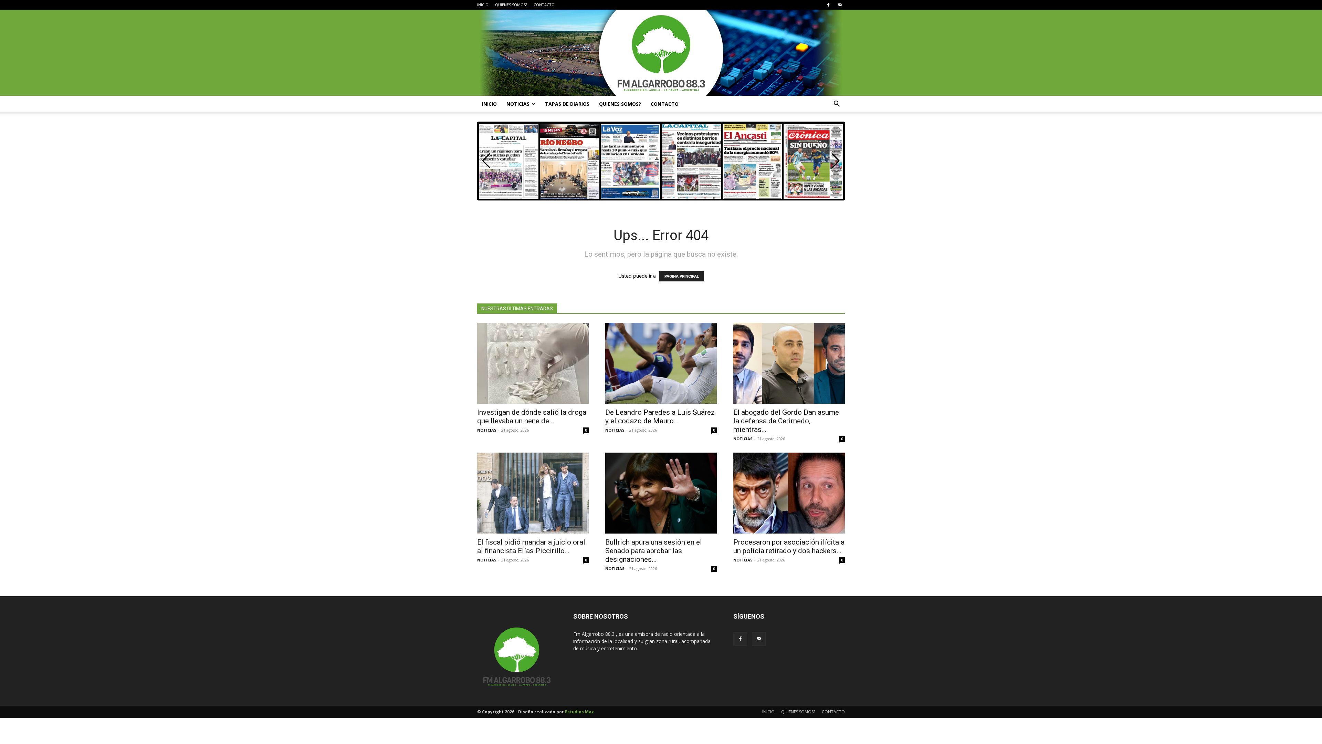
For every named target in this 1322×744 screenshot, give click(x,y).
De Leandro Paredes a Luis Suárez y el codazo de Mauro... (660, 416)
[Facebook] (828, 5)
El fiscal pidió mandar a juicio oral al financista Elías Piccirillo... (531, 546)
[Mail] (840, 5)
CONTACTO (544, 4)
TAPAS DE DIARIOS (567, 104)
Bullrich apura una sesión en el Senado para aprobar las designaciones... (653, 551)
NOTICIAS (517, 104)
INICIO (483, 4)
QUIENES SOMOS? (511, 4)
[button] (836, 104)
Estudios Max (579, 712)
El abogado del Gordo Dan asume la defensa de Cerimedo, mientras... (786, 421)
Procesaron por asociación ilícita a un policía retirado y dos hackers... (788, 546)
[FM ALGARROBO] (661, 53)
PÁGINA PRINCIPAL (681, 276)
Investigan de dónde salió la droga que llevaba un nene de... (531, 416)
